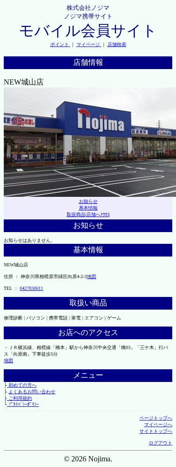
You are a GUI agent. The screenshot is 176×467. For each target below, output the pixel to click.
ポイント (60, 44)
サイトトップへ (155, 431)
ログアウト (160, 442)
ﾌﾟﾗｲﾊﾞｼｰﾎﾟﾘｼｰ (23, 404)
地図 (91, 276)
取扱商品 (76, 214)
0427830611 (31, 288)
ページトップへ (155, 417)
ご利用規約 (19, 398)
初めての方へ (22, 385)
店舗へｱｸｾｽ (98, 214)
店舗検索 (116, 44)
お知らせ (88, 201)
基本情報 (88, 207)
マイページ (89, 44)
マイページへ (158, 424)
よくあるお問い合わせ (31, 391)
